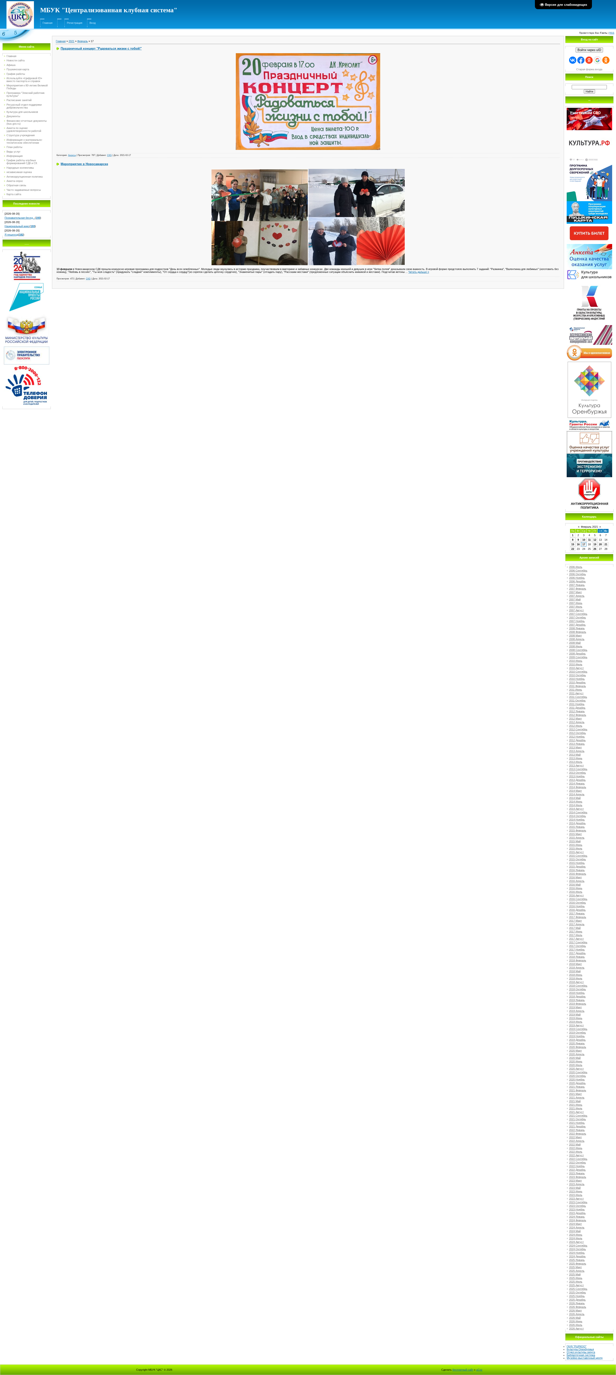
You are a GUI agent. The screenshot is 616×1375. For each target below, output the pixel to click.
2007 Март (575, 592)
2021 (71, 41)
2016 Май (575, 884)
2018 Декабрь (577, 996)
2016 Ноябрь (577, 906)
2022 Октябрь (577, 1162)
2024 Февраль (577, 1220)
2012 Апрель (576, 722)
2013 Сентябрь (578, 769)
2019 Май (575, 1014)
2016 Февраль (577, 873)
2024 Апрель (576, 1227)
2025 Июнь (575, 1278)
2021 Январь (577, 1086)
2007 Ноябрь (577, 621)
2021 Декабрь (577, 1126)
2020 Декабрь (577, 1083)
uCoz (479, 1369)
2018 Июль (575, 978)
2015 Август (576, 852)
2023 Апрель (576, 1184)
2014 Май (575, 798)
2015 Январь (577, 826)
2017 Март (575, 920)
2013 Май (575, 754)
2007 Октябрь (577, 617)
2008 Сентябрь (578, 650)
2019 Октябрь (577, 1032)
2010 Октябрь (577, 675)
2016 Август (576, 895)
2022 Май (575, 1144)
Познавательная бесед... (20, 217)
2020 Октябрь (577, 1075)
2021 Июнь (575, 1104)
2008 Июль (575, 646)
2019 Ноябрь (577, 1036)
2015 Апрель (576, 837)
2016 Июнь (575, 888)
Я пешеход (11, 234)
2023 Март (575, 1180)
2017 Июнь (575, 931)
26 (594, 548)
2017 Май (575, 927)
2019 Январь (577, 1000)
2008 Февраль (577, 631)
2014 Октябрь (577, 816)
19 (594, 544)
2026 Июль (575, 1325)
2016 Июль (575, 891)
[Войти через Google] (597, 60)
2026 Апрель (576, 1314)
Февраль (82, 41)
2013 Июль (575, 761)
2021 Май (575, 1101)
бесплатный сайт (462, 1369)
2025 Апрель (576, 1270)
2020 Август (576, 1068)
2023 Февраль (577, 1177)
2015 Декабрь (577, 866)
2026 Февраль (577, 1306)
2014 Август (576, 808)
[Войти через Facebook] (580, 60)
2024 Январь (577, 1216)
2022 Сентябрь (578, 1158)
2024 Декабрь (577, 1256)
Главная (47, 22)
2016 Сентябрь (578, 899)
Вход (93, 22)
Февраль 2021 (589, 526)
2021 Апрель (576, 1097)
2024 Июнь (575, 1234)
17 (583, 544)
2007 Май (575, 599)
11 (589, 539)
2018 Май (575, 971)
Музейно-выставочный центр (585, 1357)
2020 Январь (577, 1043)
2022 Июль (575, 1151)
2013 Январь (577, 743)
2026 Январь (577, 1303)
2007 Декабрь (577, 624)
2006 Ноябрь (577, 577)
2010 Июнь (575, 660)
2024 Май (575, 1231)
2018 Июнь (575, 974)
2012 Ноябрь (577, 736)
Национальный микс (17, 226)
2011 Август (576, 693)
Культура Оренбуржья (580, 1349)
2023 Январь (577, 1173)
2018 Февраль (577, 960)
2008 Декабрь (577, 653)
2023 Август (576, 1198)
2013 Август (576, 765)
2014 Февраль (577, 787)
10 (583, 539)
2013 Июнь (575, 758)
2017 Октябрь (577, 946)
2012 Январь (577, 711)
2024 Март (575, 1223)
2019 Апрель (576, 1010)
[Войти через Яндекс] (589, 60)
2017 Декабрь (577, 953)
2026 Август (576, 1328)
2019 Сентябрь (578, 1029)
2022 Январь (577, 1130)
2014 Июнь (575, 801)
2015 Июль (575, 848)
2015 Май (575, 841)
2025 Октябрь (577, 1292)
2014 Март (575, 790)
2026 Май (575, 1317)
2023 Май (575, 1187)
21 (605, 544)
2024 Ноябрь (577, 1252)
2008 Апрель (576, 639)
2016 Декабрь (577, 909)
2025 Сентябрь (578, 1288)
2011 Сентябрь (578, 696)
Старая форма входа (589, 69)
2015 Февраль (577, 830)
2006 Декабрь (577, 581)
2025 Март (575, 1267)
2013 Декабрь (577, 779)
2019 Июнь (575, 1018)
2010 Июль (575, 664)
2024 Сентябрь (578, 1245)
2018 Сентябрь (578, 985)
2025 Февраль (577, 1263)
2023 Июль (575, 1195)
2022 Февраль (577, 1133)
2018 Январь (577, 956)
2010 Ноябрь (577, 678)
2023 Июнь (575, 1191)
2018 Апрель (576, 967)
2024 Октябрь (577, 1249)
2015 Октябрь (577, 859)
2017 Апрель (576, 924)
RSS (611, 33)
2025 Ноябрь (577, 1296)
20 (600, 544)
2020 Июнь (575, 1061)
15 (572, 544)
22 (572, 548)
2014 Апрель (576, 794)
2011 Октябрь (577, 700)
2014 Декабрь (577, 823)
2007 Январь (577, 585)
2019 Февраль (577, 1003)
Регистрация (74, 22)
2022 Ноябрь (577, 1166)
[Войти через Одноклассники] (606, 60)
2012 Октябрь (577, 733)
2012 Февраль (577, 714)
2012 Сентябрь (578, 729)
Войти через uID (589, 50)
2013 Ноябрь (577, 776)
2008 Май (575, 642)
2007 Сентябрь (578, 613)
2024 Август (576, 1241)
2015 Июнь (575, 844)
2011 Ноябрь (576, 704)
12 (594, 539)
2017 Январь (577, 913)
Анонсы (72, 155)
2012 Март (575, 718)
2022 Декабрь (577, 1169)
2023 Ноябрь (577, 1209)
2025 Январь (577, 1260)
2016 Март (575, 877)
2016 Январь (577, 870)
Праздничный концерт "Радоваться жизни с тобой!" (101, 48)
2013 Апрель (576, 751)
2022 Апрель (576, 1140)
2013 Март (575, 747)
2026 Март (575, 1310)
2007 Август (576, 610)
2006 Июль (575, 566)
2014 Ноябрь (577, 819)
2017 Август (576, 938)
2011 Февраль (577, 686)
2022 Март (575, 1137)
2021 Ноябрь (577, 1122)
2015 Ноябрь (577, 862)
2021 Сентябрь (578, 1115)
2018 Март (575, 964)
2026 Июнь (575, 1321)
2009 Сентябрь (578, 657)
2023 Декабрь (577, 1213)
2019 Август (576, 1025)
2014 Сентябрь (578, 812)
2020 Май (575, 1057)
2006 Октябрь (577, 574)
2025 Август (576, 1285)
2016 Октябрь (577, 902)
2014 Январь (577, 783)
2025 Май (575, 1274)
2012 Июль (575, 725)
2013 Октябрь (577, 772)
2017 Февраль (577, 917)
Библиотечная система (581, 1355)
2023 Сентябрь (578, 1202)
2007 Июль (575, 606)
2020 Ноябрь (577, 1079)
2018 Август (576, 982)
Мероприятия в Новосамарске (84, 164)
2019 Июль (575, 1021)
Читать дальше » (418, 271)
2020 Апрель (576, 1054)
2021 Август (576, 1112)
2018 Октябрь (577, 989)
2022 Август (576, 1155)
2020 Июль (575, 1065)
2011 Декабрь (577, 707)
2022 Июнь (575, 1148)
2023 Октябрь (577, 1205)
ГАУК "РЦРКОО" (576, 1346)
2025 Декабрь (577, 1299)
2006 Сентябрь (578, 570)
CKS (109, 155)
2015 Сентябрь (578, 855)
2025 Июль (575, 1281)
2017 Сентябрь (578, 942)
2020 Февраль (577, 1047)
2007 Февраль (577, 588)
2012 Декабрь (577, 740)
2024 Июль (575, 1238)
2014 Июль (575, 805)
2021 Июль (575, 1108)
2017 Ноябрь (577, 949)
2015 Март (575, 834)
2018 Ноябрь (577, 992)
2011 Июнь (575, 689)
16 (578, 544)
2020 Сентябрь (578, 1072)
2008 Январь (577, 628)
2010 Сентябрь (578, 671)
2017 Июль (575, 935)
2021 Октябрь (577, 1119)
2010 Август (576, 668)
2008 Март (575, 635)
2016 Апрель (576, 881)
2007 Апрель (576, 595)
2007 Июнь (575, 603)
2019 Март (575, 1007)
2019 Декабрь (577, 1039)
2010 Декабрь (577, 682)
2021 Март (575, 1093)
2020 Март (575, 1050)
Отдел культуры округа (581, 1352)
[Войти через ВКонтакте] (572, 60)
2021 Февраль (577, 1090)
